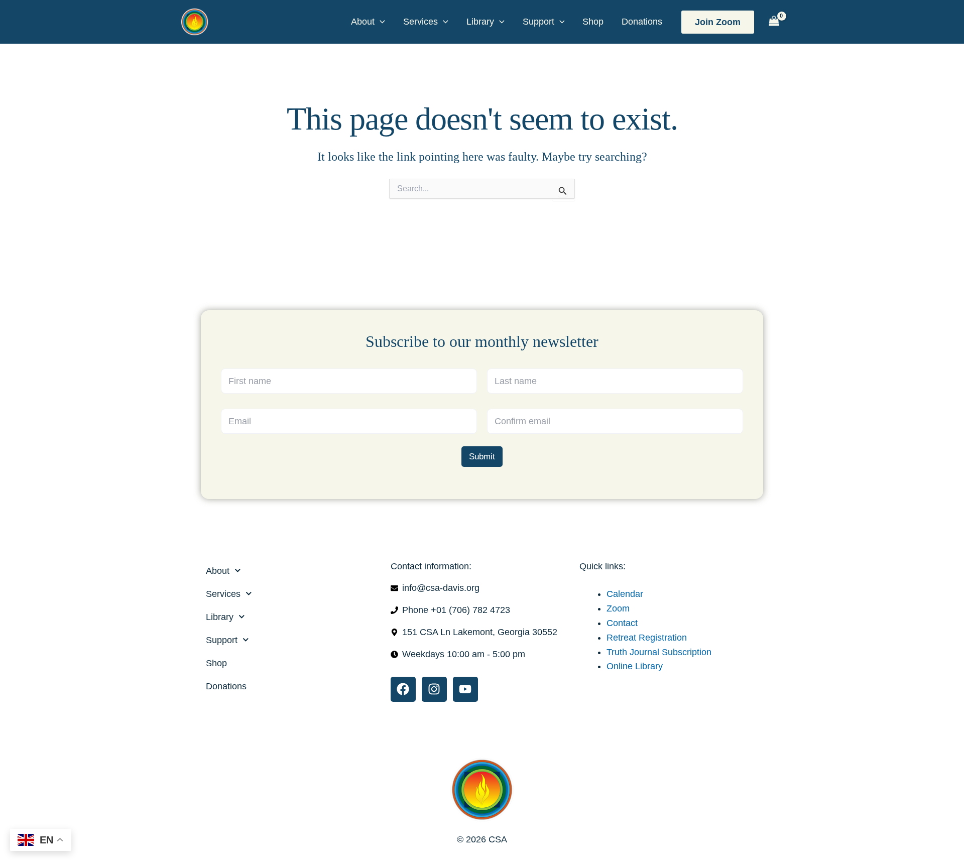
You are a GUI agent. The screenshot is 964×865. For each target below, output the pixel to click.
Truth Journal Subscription (659, 652)
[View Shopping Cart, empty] (773, 22)
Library (480, 22)
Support (538, 22)
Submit (482, 456)
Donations (642, 22)
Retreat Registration (647, 638)
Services (420, 22)
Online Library (635, 666)
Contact (622, 623)
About (363, 22)
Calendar (625, 594)
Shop (593, 22)
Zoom (618, 608)
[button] (380, 22)
